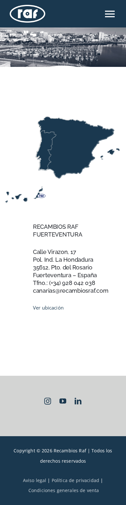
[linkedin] (78, 401)
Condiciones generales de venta (63, 490)
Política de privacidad (75, 480)
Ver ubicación (48, 307)
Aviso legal (35, 480)
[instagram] (48, 401)
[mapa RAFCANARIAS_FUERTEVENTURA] (63, 114)
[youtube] (63, 401)
